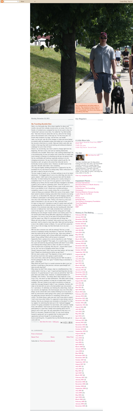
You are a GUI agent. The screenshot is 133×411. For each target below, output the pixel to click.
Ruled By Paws (80, 199)
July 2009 (78, 342)
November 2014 (80, 221)
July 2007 (78, 366)
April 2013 (78, 263)
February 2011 (79, 320)
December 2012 (80, 272)
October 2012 (79, 276)
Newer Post (35, 337)
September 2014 (80, 226)
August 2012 (79, 281)
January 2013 (79, 270)
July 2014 (78, 230)
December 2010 (80, 325)
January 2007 (79, 379)
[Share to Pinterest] (72, 323)
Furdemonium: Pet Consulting (85, 188)
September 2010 (80, 331)
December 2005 (80, 406)
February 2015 (79, 215)
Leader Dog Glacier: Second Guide (85, 147)
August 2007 (79, 364)
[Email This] (64, 323)
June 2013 (78, 259)
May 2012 (78, 287)
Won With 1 (79, 205)
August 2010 (79, 333)
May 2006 (78, 395)
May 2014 (78, 234)
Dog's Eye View (80, 186)
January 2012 (79, 296)
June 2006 (78, 393)
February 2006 (79, 401)
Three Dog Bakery (81, 203)
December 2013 (80, 245)
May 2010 (78, 340)
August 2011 (79, 307)
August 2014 (79, 228)
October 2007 (79, 360)
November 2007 (80, 357)
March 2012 (79, 292)
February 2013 (79, 267)
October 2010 (79, 329)
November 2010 (80, 327)
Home (52, 337)
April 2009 (78, 344)
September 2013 (80, 252)
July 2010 (78, 335)
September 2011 (80, 305)
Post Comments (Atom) (47, 341)
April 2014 (78, 237)
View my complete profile (83, 175)
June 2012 (78, 285)
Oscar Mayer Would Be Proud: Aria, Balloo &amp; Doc (88, 143)
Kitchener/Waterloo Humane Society (87, 192)
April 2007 (78, 373)
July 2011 (78, 309)
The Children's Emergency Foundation (87, 201)
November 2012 (80, 274)
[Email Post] (61, 322)
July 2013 (78, 256)
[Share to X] (68, 323)
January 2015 (79, 217)
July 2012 (78, 283)
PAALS (77, 196)
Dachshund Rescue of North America (87, 184)
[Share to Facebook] (70, 323)
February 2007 (79, 377)
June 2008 (78, 351)
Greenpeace (79, 190)
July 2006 (78, 390)
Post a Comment (36, 334)
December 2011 (80, 298)
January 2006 (79, 404)
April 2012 (78, 289)
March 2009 (79, 346)
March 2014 (79, 239)
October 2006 (79, 386)
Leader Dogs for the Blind (83, 194)
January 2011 (79, 322)
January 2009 (79, 349)
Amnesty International (82, 183)
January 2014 (79, 243)
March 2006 (79, 399)
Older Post (69, 337)
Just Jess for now (93, 155)
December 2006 (80, 382)
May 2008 (78, 353)
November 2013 (80, 248)
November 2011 (80, 300)
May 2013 (78, 261)
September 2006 (80, 388)
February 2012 (79, 294)
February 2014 (79, 241)
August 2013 (79, 254)
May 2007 (78, 371)
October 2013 (79, 250)
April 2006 (78, 397)
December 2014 (80, 219)
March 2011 (79, 318)
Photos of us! (79, 197)
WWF (77, 207)
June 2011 (78, 311)
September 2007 (80, 362)
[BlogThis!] (66, 323)
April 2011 (78, 316)
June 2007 (78, 368)
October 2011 (79, 303)
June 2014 (78, 232)
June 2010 (78, 338)
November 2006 (80, 384)
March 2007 (79, 375)
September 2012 (80, 278)
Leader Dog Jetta (80, 145)
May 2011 (78, 313)
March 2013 (79, 265)
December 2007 (80, 355)
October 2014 (79, 223)
